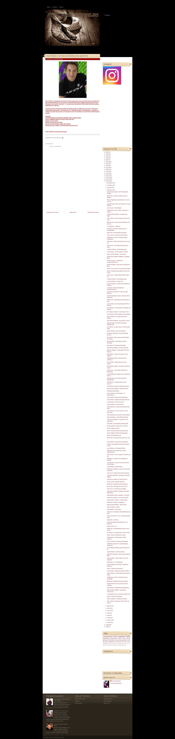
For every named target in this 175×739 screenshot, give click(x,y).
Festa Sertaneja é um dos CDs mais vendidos (118, 414)
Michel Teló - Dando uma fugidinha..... (116, 502)
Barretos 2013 (106, 640)
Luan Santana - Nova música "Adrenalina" (117, 441)
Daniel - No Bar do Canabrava (114, 596)
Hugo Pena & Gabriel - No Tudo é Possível (117, 347)
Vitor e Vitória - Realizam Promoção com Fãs (118, 399)
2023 (107, 156)
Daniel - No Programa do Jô (114, 435)
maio (108, 613)
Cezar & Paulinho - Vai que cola (115, 281)
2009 (107, 625)
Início (48, 7)
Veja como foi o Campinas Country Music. (117, 235)
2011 (107, 179)
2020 (107, 161)
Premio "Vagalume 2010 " (113, 428)
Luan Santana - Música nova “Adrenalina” (117, 397)
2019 (107, 163)
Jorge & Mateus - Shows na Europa (116, 551)
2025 (107, 152)
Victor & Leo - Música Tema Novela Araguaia (118, 473)
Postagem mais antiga (93, 212)
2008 (107, 626)
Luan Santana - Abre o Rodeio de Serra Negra (118, 314)
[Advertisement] (59, 198)
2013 (107, 175)
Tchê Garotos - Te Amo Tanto (114, 509)
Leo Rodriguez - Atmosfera (113, 226)
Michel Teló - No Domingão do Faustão (116, 232)
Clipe (115, 641)
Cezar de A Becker (116, 681)
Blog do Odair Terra (80, 699)
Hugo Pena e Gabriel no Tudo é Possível (117, 479)
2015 (107, 171)
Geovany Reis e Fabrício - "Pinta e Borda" (117, 500)
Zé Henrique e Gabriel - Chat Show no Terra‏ (118, 311)
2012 (107, 177)
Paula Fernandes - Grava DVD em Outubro (117, 417)
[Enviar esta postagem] (62, 137)
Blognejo (77, 701)
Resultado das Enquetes (113, 391)
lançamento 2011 (116, 638)
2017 (107, 167)
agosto (109, 606)
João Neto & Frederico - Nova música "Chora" (118, 320)
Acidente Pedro (124, 637)
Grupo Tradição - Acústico (113, 507)
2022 (107, 158)
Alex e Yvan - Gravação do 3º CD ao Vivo (117, 486)
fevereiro (109, 620)
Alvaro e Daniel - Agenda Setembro (116, 481)
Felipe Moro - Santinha (112, 519)
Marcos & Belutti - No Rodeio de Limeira (117, 598)
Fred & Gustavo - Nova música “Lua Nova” (117, 426)
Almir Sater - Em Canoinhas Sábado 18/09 (117, 423)
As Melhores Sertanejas (58, 737)
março (109, 617)
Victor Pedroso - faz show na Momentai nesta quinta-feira (67, 56)
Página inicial (73, 212)
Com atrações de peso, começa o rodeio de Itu (118, 594)
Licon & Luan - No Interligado (114, 208)
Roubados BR (78, 703)
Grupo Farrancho (108, 699)
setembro (109, 190)
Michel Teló (106, 703)
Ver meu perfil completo (115, 683)
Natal (111, 645)
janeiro (109, 622)
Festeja (108, 645)
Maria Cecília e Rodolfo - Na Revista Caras (117, 388)
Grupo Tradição (107, 701)
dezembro (109, 182)
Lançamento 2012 (110, 637)
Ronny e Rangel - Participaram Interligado (117, 541)
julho (108, 608)
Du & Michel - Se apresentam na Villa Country (118, 532)
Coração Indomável (119, 640)
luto (125, 645)
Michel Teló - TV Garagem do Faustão (116, 345)
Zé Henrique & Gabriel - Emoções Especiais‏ (118, 386)
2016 (107, 169)
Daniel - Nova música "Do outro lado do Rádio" (118, 268)
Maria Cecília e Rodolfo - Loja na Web (116, 254)
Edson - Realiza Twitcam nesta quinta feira (117, 430)
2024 (107, 154)
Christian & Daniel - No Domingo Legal (116, 249)
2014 (107, 173)
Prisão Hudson (126, 638)
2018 (107, 165)
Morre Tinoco (127, 641)
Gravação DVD (120, 641)
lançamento (106, 638)
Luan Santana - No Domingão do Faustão (117, 252)
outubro (109, 187)
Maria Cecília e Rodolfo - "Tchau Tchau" (117, 504)
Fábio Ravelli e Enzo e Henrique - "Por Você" (118, 495)
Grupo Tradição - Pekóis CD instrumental (117, 433)
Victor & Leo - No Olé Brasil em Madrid (116, 489)
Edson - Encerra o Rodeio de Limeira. (116, 535)
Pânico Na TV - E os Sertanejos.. (115, 562)
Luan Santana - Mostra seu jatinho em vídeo (118, 571)
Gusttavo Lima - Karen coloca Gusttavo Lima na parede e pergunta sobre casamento (61, 712)
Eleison (112, 640)
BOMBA (104, 643)
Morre (126, 640)
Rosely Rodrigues (121, 645)
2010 (107, 181)
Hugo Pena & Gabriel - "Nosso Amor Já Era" (118, 497)
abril (108, 615)
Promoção (115, 645)
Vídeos (61, 7)
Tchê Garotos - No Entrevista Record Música (118, 587)
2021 (107, 160)
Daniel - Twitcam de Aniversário (115, 568)
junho (108, 610)
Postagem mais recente (52, 212)
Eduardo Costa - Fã (112, 526)
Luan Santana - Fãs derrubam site (115, 402)
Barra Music (109, 643)
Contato (54, 7)
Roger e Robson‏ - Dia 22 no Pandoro (116, 331)
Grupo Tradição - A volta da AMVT (115, 404)
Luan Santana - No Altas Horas (114, 466)
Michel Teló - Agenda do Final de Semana (117, 484)
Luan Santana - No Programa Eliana (116, 448)
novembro (109, 185)
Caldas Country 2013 (117, 643)
